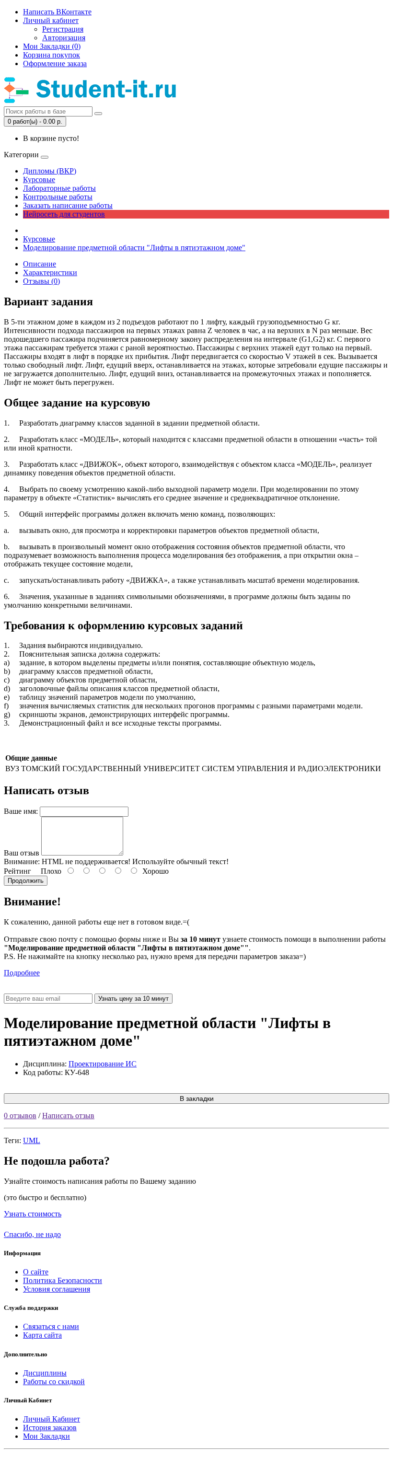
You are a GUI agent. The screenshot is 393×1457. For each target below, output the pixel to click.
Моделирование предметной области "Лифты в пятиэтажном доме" (134, 247)
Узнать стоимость (32, 1214)
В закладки (197, 1098)
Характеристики (50, 272)
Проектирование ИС (103, 1064)
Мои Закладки (46, 1436)
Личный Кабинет (51, 1419)
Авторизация (63, 38)
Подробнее (22, 973)
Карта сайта (42, 1335)
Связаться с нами (51, 1326)
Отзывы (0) (41, 281)
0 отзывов (20, 1115)
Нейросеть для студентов (64, 214)
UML (31, 1140)
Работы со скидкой (54, 1381)
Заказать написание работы (68, 205)
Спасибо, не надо (32, 1234)
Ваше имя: (21, 811)
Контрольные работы (57, 197)
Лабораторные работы (59, 188)
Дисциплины (45, 1373)
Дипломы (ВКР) (49, 171)
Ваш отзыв (21, 853)
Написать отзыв (68, 1115)
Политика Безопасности (62, 1280)
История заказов (50, 1427)
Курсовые (39, 179)
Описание (39, 264)
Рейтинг (17, 871)
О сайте (35, 1272)
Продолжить (26, 880)
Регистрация (62, 29)
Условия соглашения (56, 1289)
